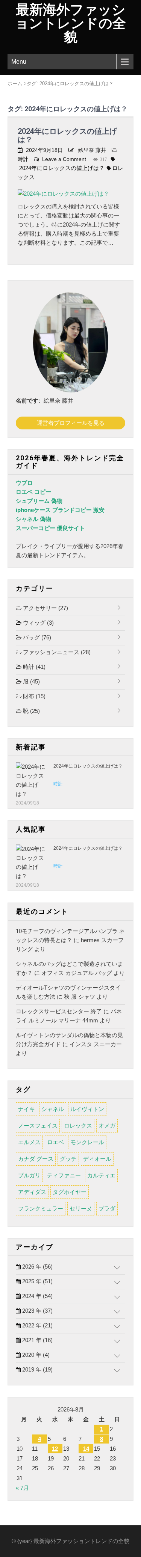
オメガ (107, 1125)
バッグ (36, 637)
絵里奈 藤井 (92, 150)
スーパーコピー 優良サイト (50, 528)
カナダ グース (35, 1158)
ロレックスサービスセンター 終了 (59, 1011)
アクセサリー (44, 608)
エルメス (29, 1142)
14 (86, 1448)
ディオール (97, 1158)
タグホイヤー (69, 1192)
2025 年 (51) (37, 1281)
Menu (18, 61)
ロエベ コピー (33, 492)
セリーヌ (81, 1208)
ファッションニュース (56, 652)
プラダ (107, 1208)
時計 (23, 159)
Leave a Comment (64, 159)
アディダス (32, 1192)
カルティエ (101, 1175)
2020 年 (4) (35, 1355)
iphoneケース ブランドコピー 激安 (60, 510)
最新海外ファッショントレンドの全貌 (70, 23)
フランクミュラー (40, 1208)
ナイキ (26, 1109)
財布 (33, 696)
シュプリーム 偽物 (39, 501)
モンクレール (87, 1142)
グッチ (68, 1158)
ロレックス (78, 1125)
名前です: (28, 400)
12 (55, 1448)
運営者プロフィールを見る (71, 423)
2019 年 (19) (37, 1369)
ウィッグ (37, 622)
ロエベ (55, 1142)
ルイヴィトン (87, 1109)
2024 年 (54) (37, 1296)
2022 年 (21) (37, 1325)
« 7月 (22, 1488)
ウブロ (24, 483)
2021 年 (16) (37, 1340)
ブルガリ (29, 1175)
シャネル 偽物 (33, 519)
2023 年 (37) (37, 1310)
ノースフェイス (38, 1125)
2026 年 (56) (37, 1266)
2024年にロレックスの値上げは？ (67, 135)
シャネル (52, 1109)
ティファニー (64, 1175)
